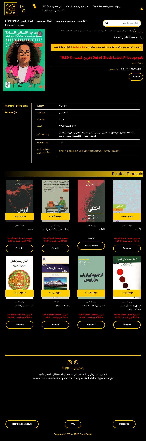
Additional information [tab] (16, 106)
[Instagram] (22, 6)
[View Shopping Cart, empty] (34, 8)
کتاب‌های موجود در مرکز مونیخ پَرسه (109, 31)
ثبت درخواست (78, 47)
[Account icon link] (141, 8)
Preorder (136, 76)
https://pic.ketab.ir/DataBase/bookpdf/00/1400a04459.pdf (89, 151)
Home (130, 31)
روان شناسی (87, 31)
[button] (87, 7)
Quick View (19, 220)
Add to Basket (91, 245)
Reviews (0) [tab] (11, 112)
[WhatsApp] (24, 11)
